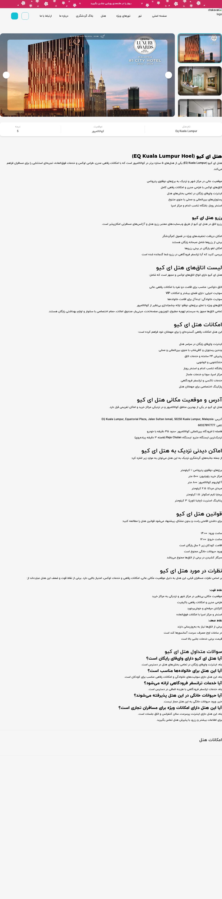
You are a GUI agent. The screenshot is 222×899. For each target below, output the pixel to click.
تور (140, 16)
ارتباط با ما (46, 16)
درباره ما (63, 16)
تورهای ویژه (123, 16)
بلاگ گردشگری (84, 16)
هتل (103, 16)
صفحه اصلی (159, 16)
